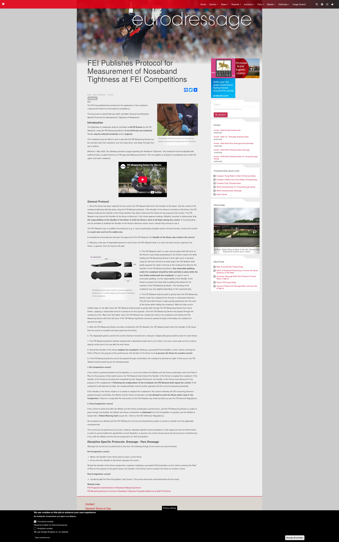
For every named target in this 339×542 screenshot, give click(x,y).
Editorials (283, 4)
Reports (235, 4)
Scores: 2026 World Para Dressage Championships (234, 143)
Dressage (92, 98)
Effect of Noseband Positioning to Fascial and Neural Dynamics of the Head (237, 271)
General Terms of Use (98, 508)
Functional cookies (45, 521)
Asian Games (222, 194)
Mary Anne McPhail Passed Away (230, 267)
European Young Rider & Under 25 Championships (236, 176)
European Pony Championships (229, 183)
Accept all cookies (294, 538)
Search (221, 114)
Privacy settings (169, 508)
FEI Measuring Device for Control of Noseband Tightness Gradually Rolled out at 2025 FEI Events (129, 491)
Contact (89, 504)
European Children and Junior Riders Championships (237, 179)
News (224, 4)
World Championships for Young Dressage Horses (236, 187)
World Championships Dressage (229, 190)
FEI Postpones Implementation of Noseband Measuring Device (114, 487)
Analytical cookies (45, 528)
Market (270, 4)
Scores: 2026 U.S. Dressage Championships (231, 136)
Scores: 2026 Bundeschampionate (227, 130)
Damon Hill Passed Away (226, 282)
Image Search (299, 4)
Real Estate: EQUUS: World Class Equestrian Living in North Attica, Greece (237, 250)
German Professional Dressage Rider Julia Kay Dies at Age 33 (237, 287)
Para (260, 4)
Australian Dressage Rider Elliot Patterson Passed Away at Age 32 (236, 277)
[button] (217, 231)
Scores (213, 4)
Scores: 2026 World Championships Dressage (231, 150)
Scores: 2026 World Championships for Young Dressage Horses (235, 157)
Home (203, 4)
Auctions (248, 4)
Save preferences (42, 537)
